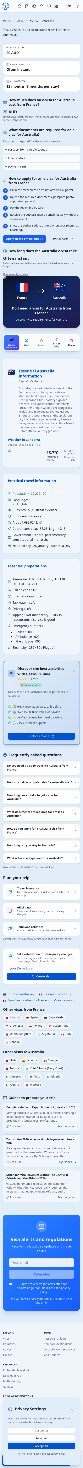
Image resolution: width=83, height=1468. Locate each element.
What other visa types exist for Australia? (41, 858)
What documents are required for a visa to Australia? (41, 814)
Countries (9, 1344)
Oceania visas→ (64, 1000)
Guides (7, 1355)
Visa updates (52, 1355)
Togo (35, 1077)
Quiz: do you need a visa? (60, 1349)
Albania (13, 1018)
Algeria (12, 1085)
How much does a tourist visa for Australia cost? (41, 782)
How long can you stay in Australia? (41, 845)
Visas (20, 20)
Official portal (60, 239)
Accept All (41, 1446)
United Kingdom (18, 1034)
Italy (66, 1034)
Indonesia (14, 1026)
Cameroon (14, 1077)
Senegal (51, 1060)
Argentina (46, 1034)
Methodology (11, 1381)
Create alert (44, 976)
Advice (7, 1349)
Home (7, 20)
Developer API (12, 1375)
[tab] (11, 342)
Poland (35, 1026)
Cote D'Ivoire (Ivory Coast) (44, 1068)
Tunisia (12, 1068)
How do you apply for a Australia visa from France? (41, 830)
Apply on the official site (22, 239)
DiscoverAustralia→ (19, 994)
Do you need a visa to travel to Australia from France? (41, 767)
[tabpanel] (41, 552)
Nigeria (54, 1077)
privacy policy (58, 1453)
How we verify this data (15, 274)
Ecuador (29, 1060)
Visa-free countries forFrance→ (26, 1000)
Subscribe (41, 1274)
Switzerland (59, 1026)
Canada (13, 1042)
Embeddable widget (16, 1370)
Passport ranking (55, 1338)
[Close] (71, 1409)
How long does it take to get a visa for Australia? (41, 797)
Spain (32, 1018)
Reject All (41, 1438)
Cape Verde (54, 1018)
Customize (41, 1430)
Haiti (11, 1060)
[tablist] (41, 342)
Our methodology (44, 867)
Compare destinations (58, 1344)
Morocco (33, 1085)
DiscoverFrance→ (53, 994)
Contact (8, 1386)
